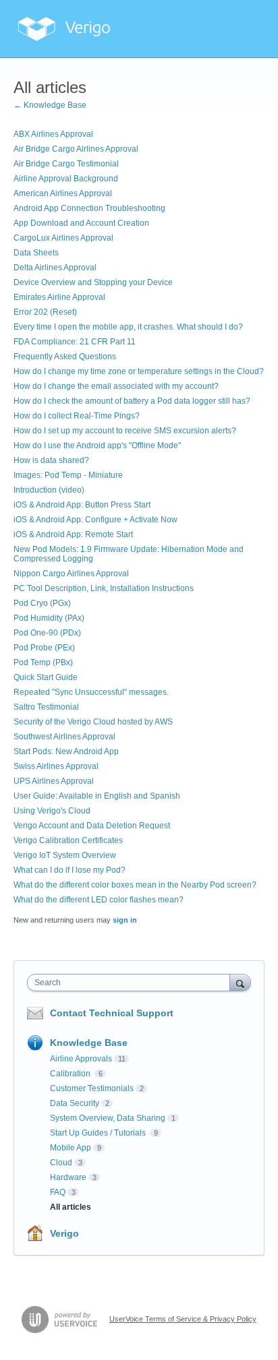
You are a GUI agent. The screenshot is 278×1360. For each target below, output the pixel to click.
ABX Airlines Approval (53, 134)
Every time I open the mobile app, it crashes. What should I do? (128, 327)
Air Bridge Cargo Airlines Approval (75, 149)
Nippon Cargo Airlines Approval (71, 573)
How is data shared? (51, 460)
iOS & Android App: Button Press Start (81, 504)
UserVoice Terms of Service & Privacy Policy (182, 1319)
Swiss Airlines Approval (56, 766)
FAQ (57, 1192)
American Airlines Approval (62, 193)
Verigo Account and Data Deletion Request (91, 825)
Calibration (71, 1073)
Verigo (64, 1233)
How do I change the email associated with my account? (116, 386)
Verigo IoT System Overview (64, 855)
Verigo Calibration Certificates (68, 840)
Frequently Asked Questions (64, 356)
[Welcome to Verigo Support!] (64, 29)
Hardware (68, 1177)
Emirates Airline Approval (59, 297)
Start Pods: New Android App (66, 751)
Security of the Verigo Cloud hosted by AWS (93, 722)
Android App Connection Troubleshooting (89, 208)
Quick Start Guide (45, 677)
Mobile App (70, 1147)
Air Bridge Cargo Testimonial (66, 163)
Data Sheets (36, 252)
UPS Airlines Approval (53, 781)
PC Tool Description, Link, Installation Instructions (103, 588)
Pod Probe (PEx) (44, 647)
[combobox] (131, 982)
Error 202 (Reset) (45, 312)
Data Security (74, 1103)
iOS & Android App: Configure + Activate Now (95, 519)
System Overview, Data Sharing (107, 1118)
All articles (70, 1207)
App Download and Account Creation (81, 223)
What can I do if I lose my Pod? (69, 870)
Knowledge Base (89, 1042)
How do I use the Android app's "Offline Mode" (97, 445)
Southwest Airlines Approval (64, 736)
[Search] (240, 982)
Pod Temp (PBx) (43, 662)
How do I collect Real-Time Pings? (76, 416)
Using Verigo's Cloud (51, 810)
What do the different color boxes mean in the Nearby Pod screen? (134, 885)
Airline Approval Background (65, 178)
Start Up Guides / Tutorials (99, 1133)
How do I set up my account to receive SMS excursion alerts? (124, 430)
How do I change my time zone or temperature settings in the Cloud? (138, 371)
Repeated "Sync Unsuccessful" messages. (91, 692)
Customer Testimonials (92, 1088)
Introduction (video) (48, 490)
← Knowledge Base (49, 105)
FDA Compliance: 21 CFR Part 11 (74, 341)
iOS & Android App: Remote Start (73, 534)
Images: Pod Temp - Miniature (68, 475)
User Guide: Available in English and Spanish (96, 796)
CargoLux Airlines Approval (63, 238)
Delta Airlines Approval (54, 267)
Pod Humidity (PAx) (48, 618)
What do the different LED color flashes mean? (98, 899)
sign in (125, 920)
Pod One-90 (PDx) (47, 633)
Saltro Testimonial (46, 707)
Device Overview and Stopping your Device (93, 282)
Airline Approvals (81, 1058)
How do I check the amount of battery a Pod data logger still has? (131, 401)
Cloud (61, 1162)
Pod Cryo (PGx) (42, 603)
